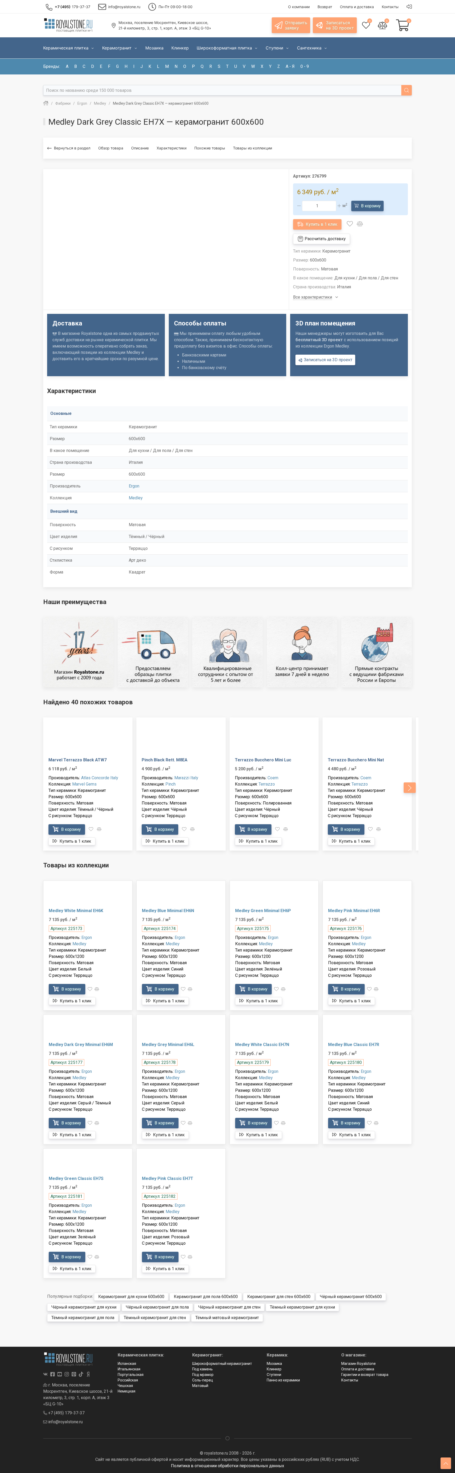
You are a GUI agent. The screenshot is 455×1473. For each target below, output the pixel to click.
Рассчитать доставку (325, 238)
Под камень (202, 1369)
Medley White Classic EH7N (262, 1044)
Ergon (134, 486)
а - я (290, 66)
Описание (140, 148)
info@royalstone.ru (65, 1421)
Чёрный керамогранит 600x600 (351, 1296)
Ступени (274, 1375)
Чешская (125, 1386)
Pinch (170, 784)
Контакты (349, 1380)
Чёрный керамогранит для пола (157, 1307)
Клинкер (274, 1369)
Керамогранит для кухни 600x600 (131, 1296)
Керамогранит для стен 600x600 (278, 1296)
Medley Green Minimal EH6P (263, 910)
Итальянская (129, 1369)
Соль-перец (202, 1380)
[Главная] (45, 103)
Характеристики (171, 148)
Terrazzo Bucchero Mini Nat (356, 759)
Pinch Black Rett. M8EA (164, 759)
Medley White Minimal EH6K (76, 910)
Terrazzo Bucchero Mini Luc (263, 759)
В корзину (370, 205)
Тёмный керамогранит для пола (82, 1317)
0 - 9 (304, 66)
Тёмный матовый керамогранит (227, 1317)
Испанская (127, 1363)
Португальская (131, 1375)
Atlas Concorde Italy (99, 777)
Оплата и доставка (357, 1369)
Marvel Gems (84, 784)
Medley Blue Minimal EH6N (168, 910)
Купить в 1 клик (321, 224)
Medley (136, 497)
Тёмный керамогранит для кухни (302, 1307)
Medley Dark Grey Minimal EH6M (81, 1044)
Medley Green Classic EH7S (76, 1178)
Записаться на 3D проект (327, 359)
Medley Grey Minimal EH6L (168, 1044)
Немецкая (126, 1391)
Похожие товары (209, 148)
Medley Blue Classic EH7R (353, 1044)
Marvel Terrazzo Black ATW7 (77, 759)
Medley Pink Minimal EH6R (354, 910)
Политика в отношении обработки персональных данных (227, 1465)
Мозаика (274, 1363)
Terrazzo (267, 784)
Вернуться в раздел (72, 148)
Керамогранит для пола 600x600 (206, 1296)
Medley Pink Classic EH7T (167, 1178)
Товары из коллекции (252, 148)
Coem (273, 777)
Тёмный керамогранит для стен (155, 1317)
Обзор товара (110, 148)
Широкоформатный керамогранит (222, 1363)
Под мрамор (203, 1375)
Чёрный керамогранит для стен (229, 1307)
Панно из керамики (283, 1380)
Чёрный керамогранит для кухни (83, 1307)
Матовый (200, 1386)
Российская (128, 1380)
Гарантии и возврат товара (364, 1375)
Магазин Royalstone (358, 1363)
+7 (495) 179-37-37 (66, 1412)
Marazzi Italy (186, 777)
